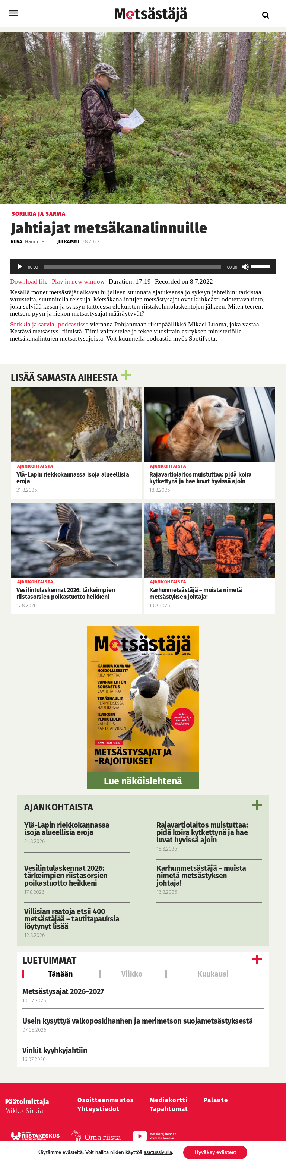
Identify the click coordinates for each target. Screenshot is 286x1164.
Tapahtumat (169, 1109)
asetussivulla (158, 1152)
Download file (29, 281)
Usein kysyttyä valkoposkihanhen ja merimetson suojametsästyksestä (138, 1020)
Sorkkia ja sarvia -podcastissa (49, 324)
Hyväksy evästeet (215, 1152)
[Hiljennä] (245, 267)
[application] (143, 266)
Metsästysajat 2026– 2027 (63, 991)
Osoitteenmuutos (105, 1100)
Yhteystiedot (98, 1109)
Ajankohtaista (58, 807)
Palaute (216, 1100)
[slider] (261, 266)
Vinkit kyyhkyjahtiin (54, 1050)
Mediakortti (169, 1100)
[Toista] (19, 267)
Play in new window (78, 281)
